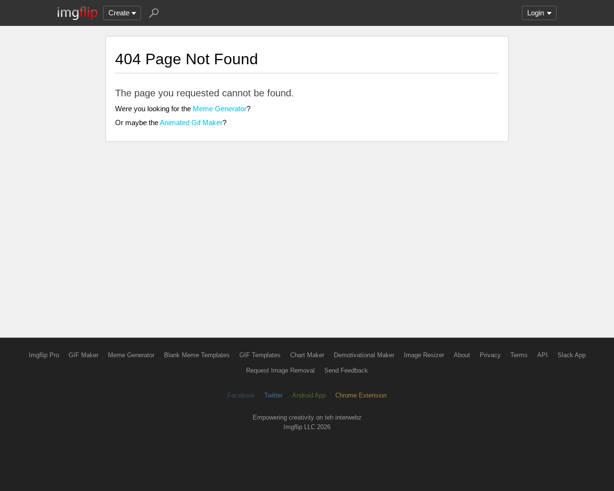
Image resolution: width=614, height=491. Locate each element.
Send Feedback (346, 370)
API (542, 355)
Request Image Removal (280, 370)
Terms (519, 355)
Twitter (273, 395)
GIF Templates (260, 355)
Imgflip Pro (44, 355)
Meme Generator (220, 109)
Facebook (241, 395)
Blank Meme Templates (197, 355)
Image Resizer (424, 355)
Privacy (490, 355)
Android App (309, 395)
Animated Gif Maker (191, 122)
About (462, 355)
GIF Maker (83, 355)
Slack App (571, 355)
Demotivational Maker (364, 355)
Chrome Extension (361, 395)
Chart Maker (307, 355)
